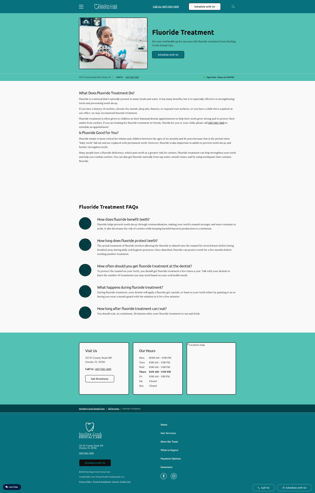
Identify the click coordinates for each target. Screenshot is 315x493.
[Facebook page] (164, 476)
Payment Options (171, 458)
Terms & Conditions (102, 481)
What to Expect (169, 450)
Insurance (167, 467)
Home (164, 424)
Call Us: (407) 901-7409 (166, 6)
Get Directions (99, 378)
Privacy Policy (85, 481)
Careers (115, 481)
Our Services (168, 433)
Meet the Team (169, 441)
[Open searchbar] (233, 6)
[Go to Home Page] (105, 6)
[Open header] (81, 6)
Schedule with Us (204, 6)
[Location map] (211, 368)
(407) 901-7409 (132, 77)
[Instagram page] (174, 476)
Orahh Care (125, 481)
